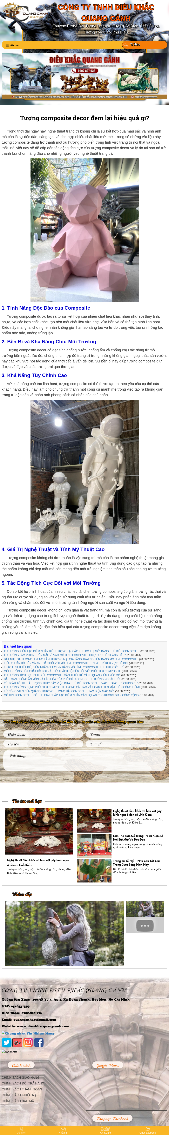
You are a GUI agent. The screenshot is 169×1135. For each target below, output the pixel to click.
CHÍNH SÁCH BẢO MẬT (19, 1101)
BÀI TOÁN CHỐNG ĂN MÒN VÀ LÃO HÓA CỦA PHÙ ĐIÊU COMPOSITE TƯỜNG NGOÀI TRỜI (62, 679)
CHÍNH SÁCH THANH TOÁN (22, 1089)
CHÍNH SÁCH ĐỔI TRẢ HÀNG (23, 1083)
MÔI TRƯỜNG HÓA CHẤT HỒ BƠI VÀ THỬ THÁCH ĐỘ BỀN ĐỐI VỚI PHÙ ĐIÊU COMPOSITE (62, 671)
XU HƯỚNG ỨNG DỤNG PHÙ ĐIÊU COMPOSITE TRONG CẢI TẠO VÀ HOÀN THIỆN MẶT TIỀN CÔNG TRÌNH (72, 687)
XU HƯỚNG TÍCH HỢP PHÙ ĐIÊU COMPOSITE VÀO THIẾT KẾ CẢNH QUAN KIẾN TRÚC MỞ (62, 675)
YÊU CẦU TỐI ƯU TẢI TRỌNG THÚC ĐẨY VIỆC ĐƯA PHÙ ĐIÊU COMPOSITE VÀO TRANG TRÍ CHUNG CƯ (71, 683)
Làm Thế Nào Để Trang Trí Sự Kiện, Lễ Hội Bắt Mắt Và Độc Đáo (138, 837)
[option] (39, 842)
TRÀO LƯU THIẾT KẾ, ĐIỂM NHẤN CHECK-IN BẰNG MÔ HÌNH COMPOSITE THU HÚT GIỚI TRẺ (64, 667)
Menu (14, 44)
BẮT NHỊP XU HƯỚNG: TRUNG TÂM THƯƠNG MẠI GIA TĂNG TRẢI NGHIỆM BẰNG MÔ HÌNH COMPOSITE (71, 659)
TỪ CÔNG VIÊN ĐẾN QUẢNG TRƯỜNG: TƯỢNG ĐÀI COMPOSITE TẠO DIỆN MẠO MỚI (59, 691)
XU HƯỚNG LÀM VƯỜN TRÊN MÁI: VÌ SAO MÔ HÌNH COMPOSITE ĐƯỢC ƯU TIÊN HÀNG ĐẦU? (65, 655)
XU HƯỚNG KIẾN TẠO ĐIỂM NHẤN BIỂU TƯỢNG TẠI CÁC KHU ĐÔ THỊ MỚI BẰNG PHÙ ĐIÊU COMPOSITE (72, 651)
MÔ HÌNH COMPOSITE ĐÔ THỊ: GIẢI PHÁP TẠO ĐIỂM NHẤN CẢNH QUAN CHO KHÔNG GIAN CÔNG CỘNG (71, 695)
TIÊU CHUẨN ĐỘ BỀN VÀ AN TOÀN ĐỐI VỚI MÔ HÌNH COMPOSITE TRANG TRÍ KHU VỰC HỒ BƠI (66, 663)
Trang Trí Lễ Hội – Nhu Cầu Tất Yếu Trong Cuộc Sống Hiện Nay (136, 862)
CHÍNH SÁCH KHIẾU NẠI (19, 1095)
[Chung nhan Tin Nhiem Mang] (28, 1033)
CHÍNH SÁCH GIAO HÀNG (21, 1077)
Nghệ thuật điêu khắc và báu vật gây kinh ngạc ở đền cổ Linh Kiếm (137, 813)
